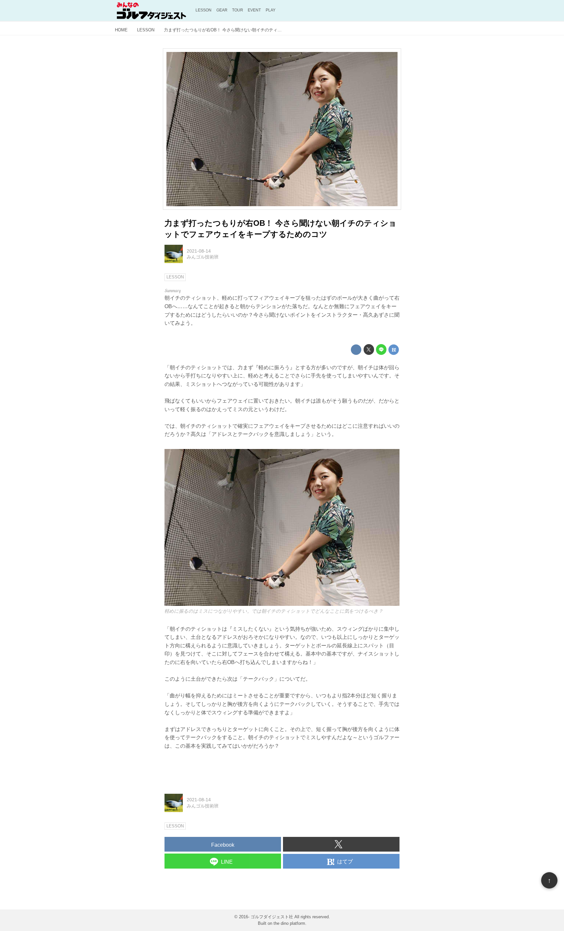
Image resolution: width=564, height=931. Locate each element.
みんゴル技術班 (203, 256)
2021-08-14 (199, 251)
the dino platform (289, 923)
